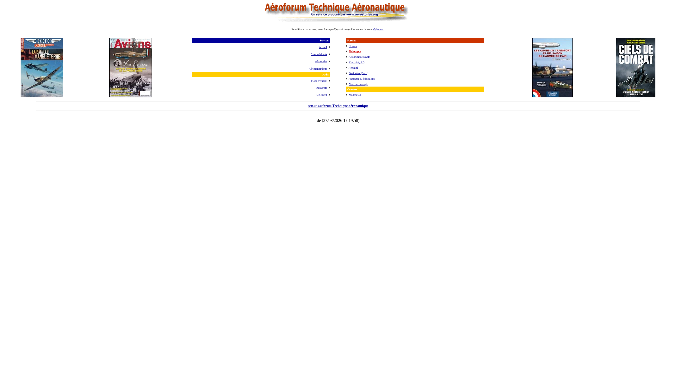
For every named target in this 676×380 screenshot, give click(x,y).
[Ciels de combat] (635, 96)
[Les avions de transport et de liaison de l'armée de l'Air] (552, 96)
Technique (355, 51)
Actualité (353, 67)
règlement (378, 29)
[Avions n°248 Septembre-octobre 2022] (130, 96)
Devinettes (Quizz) (358, 73)
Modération (355, 94)
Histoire (353, 46)
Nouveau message (358, 84)
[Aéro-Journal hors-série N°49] (42, 96)
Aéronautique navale (359, 56)
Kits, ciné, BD (356, 62)
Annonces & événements (362, 78)
